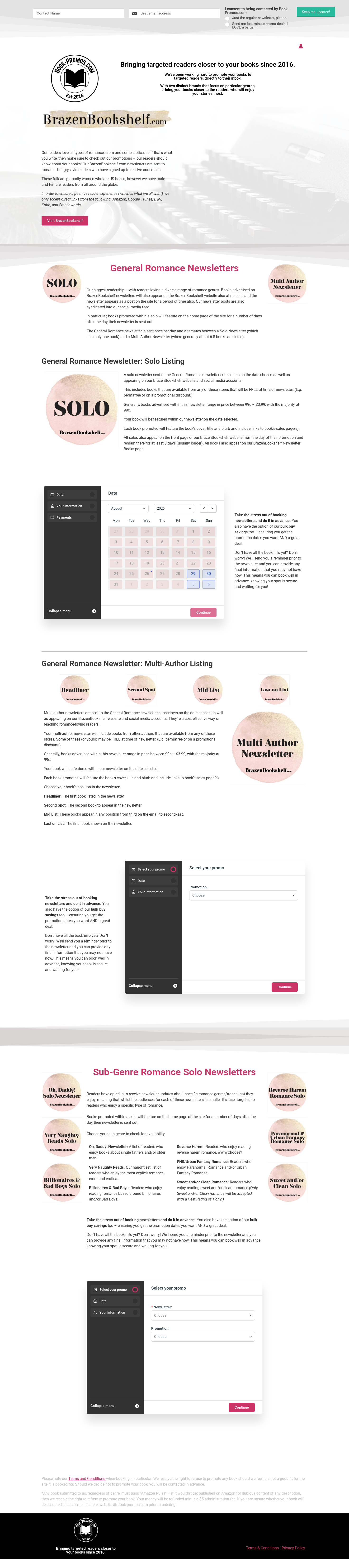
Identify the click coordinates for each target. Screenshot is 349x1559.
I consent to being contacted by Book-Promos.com (257, 11)
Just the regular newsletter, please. (259, 18)
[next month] (212, 508)
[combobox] (241, 895)
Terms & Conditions (262, 1548)
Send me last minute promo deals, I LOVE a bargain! (260, 25)
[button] (193, 574)
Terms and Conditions (86, 1478)
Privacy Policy (293, 1548)
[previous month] (204, 508)
